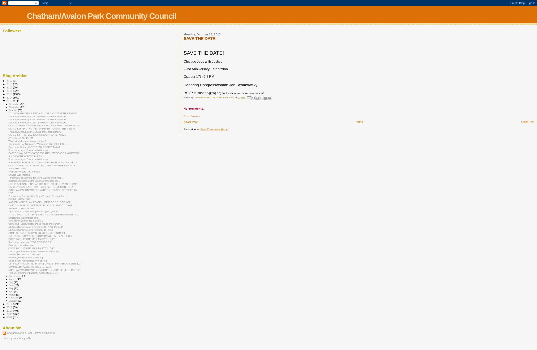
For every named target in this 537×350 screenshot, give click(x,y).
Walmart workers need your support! (27, 141)
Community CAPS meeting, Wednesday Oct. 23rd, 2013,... (38, 144)
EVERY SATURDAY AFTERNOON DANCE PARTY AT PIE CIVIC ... (42, 236)
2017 (10, 87)
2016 (10, 90)
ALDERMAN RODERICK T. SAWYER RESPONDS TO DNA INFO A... (43, 162)
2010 (10, 310)
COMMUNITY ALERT (19, 199)
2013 (10, 101)
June (12, 285)
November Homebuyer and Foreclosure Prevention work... (38, 116)
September (15, 276)
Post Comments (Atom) (215, 129)
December (14, 104)
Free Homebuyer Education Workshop (28, 150)
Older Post (527, 121)
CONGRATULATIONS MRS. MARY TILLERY (31, 239)
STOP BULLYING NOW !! (21, 208)
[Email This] (253, 98)
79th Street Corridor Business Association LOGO (33, 273)
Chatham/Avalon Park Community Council (101, 16)
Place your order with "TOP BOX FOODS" (30, 242)
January (13, 300)
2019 (10, 80)
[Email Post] (249, 97)
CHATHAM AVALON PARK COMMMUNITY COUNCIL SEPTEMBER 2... (44, 270)
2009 (10, 314)
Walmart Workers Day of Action (24, 171)
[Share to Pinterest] (269, 98)
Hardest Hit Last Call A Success (24, 254)
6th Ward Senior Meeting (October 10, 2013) (30, 230)
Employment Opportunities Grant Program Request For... (37, 196)
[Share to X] (261, 98)
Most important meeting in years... (25, 220)
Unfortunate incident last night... (24, 217)
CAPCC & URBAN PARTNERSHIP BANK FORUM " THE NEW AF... (42, 128)
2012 (10, 304)
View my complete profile (17, 338)
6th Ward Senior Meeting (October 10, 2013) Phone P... (36, 227)
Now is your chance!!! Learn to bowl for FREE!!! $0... (35, 251)
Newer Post (191, 121)
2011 (10, 307)
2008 (10, 317)
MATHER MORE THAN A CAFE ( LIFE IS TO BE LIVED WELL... (41, 202)
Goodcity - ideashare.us (20, 245)
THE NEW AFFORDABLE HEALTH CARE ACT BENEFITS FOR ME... (43, 113)
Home (359, 121)
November (14, 107)
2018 (10, 84)
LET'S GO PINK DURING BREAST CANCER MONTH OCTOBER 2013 (45, 263)
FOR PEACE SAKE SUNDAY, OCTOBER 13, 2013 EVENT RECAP (42, 184)
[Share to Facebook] (265, 98)
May (11, 288)
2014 (10, 97)
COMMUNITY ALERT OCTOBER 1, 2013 (29, 267)
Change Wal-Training (19, 175)
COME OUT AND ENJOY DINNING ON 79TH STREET (36, 233)
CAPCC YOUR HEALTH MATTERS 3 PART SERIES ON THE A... (41, 187)
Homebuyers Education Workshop (25, 257)
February (14, 297)
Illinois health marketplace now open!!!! (27, 260)
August (13, 279)
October (13, 110)
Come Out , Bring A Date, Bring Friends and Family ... (35, 224)
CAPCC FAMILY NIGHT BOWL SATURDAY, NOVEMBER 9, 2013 (41, 165)
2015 (10, 94)
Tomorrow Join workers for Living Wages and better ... (36, 177)
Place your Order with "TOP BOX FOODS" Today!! (34, 147)
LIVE (10, 193)
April (11, 291)
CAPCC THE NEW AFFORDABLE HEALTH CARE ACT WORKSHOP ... (44, 125)
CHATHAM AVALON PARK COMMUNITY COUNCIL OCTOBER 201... (44, 190)
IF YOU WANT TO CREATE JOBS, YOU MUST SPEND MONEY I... (43, 214)
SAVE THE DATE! (17, 168)
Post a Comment (192, 116)
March (12, 294)
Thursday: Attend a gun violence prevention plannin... (35, 132)
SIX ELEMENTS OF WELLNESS (25, 156)
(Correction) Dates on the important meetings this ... (34, 181)
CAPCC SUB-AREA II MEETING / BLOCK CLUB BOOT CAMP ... (41, 205)
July (11, 282)
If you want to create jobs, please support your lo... (34, 211)
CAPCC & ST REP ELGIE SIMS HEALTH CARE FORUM (37, 135)
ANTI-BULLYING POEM (20, 138)
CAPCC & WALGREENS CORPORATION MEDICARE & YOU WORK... (44, 153)
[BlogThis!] (257, 98)
